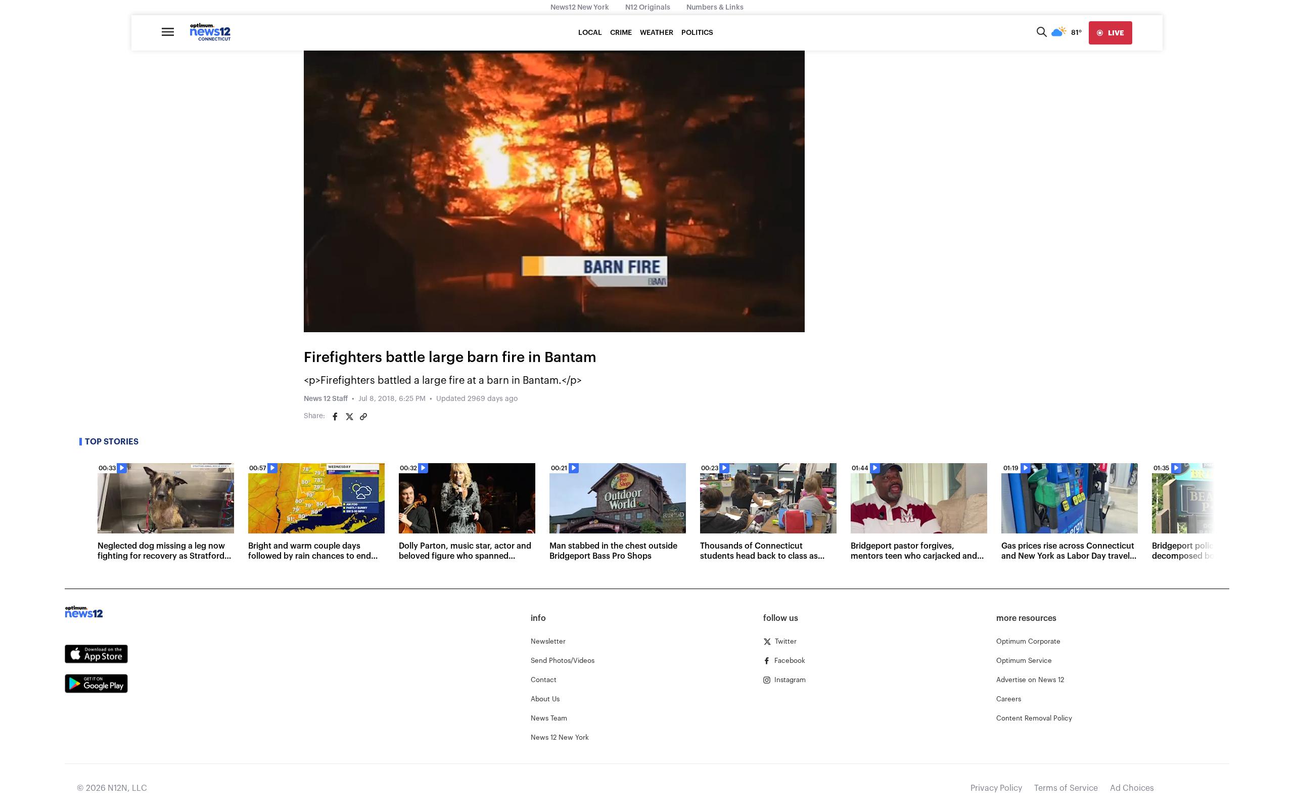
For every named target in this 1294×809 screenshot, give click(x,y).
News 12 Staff (326, 398)
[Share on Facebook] (335, 417)
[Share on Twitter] (349, 417)
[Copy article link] (363, 417)
